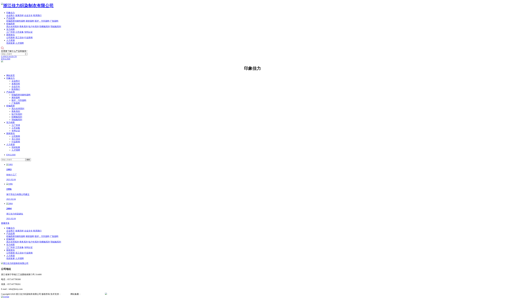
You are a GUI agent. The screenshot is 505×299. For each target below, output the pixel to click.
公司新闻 (10, 37)
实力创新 (10, 29)
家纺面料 (30, 21)
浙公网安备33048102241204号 (120, 294)
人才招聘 (19, 43)
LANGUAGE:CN (9, 56)
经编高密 (10, 24)
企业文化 (28, 15)
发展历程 (19, 15)
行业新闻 (28, 37)
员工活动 (19, 37)
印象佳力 (10, 13)
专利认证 (28, 32)
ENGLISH (5, 59)
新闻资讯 (10, 35)
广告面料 (54, 21)
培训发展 (10, 43)
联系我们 (37, 15)
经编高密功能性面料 (15, 21)
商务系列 (23, 26)
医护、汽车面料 (42, 21)
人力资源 (10, 40)
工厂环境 (10, 32)
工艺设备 (19, 32)
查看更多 (5, 223)
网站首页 (10, 75)
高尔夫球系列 (12, 26)
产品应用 (10, 18)
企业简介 (10, 15)
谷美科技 (65, 294)
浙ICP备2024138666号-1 (92, 294)
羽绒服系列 (55, 26)
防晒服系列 (44, 26)
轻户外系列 (33, 26)
